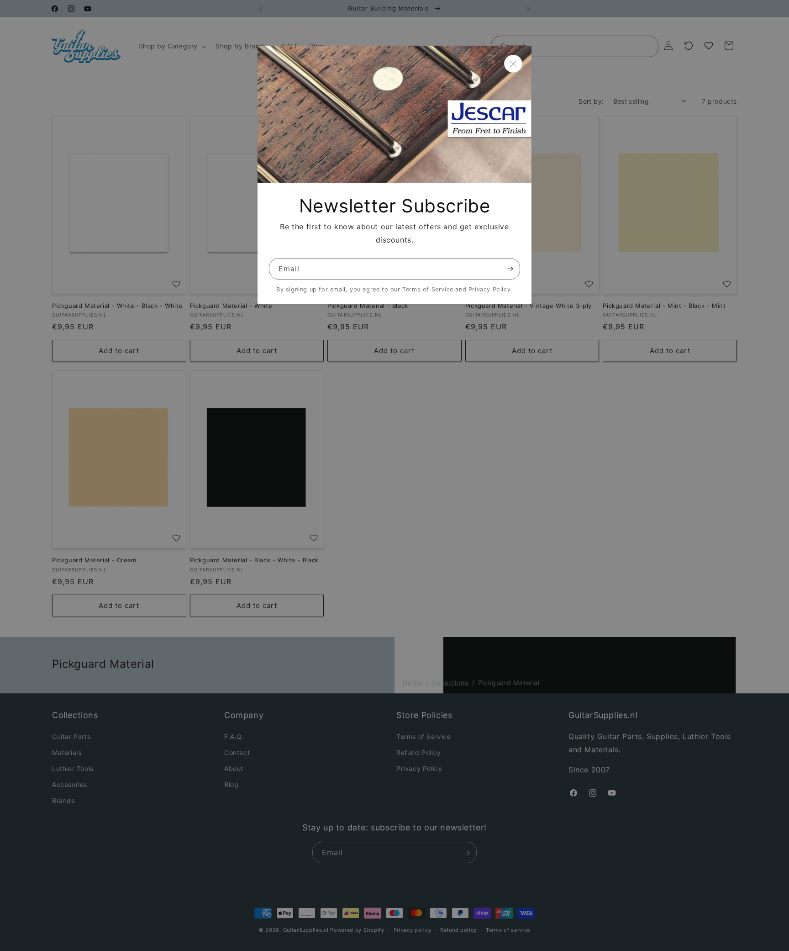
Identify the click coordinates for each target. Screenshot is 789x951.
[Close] (513, 64)
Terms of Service (427, 289)
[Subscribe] (510, 269)
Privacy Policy (489, 289)
